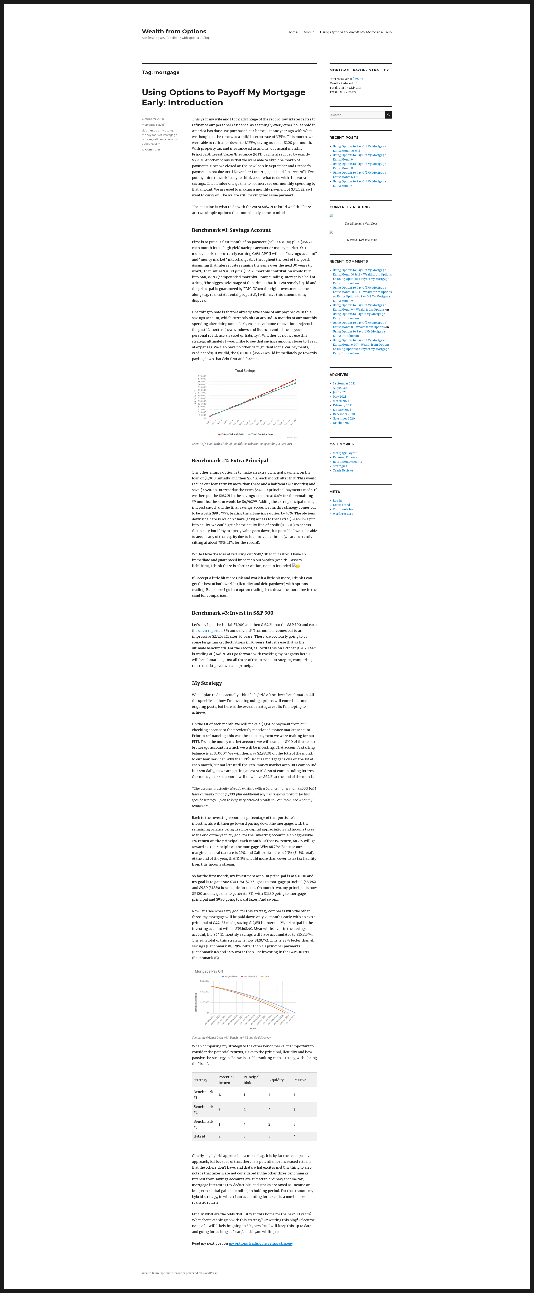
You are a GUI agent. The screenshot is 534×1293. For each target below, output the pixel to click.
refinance (159, 139)
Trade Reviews (343, 470)
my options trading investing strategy (260, 1243)
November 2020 (344, 418)
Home (292, 32)
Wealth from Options (174, 31)
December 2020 (344, 414)
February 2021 (343, 405)
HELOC (155, 130)
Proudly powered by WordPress (196, 1273)
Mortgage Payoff (153, 124)
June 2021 (339, 392)
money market (152, 135)
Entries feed (341, 505)
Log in (337, 500)
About (309, 32)
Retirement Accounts (347, 462)
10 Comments (151, 149)
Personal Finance (345, 457)
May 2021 (339, 396)
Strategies (340, 466)
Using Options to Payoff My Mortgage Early (356, 32)
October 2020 (342, 423)
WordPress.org (343, 514)
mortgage (170, 135)
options (147, 139)
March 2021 (341, 401)
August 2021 (341, 388)
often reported (210, 630)
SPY (157, 143)
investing (167, 130)
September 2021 (344, 383)
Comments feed (344, 509)
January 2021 (342, 410)
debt (145, 130)
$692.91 (358, 79)
